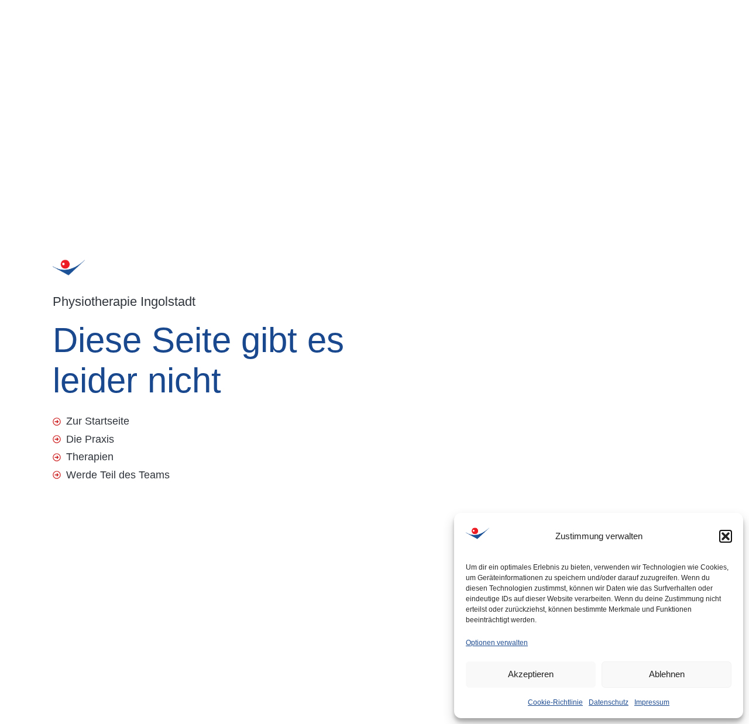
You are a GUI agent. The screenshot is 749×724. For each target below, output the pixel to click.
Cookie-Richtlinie (555, 702)
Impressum (651, 702)
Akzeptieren (531, 674)
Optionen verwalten (497, 643)
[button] (725, 536)
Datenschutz (608, 702)
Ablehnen (667, 674)
